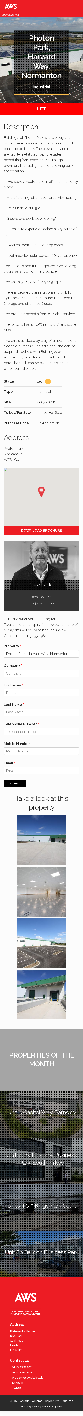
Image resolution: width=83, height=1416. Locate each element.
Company (12, 666)
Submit (15, 783)
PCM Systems (55, 1406)
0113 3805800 (22, 1372)
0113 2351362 (22, 1367)
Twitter (17, 1387)
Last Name (13, 705)
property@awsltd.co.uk (27, 1377)
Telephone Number (20, 724)
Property (11, 646)
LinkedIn (17, 1382)
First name (12, 685)
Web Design (27, 1406)
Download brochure (41, 530)
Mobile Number (17, 744)
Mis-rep (68, 1401)
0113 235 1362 (41, 597)
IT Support (40, 1406)
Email (8, 763)
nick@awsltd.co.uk (41, 603)
